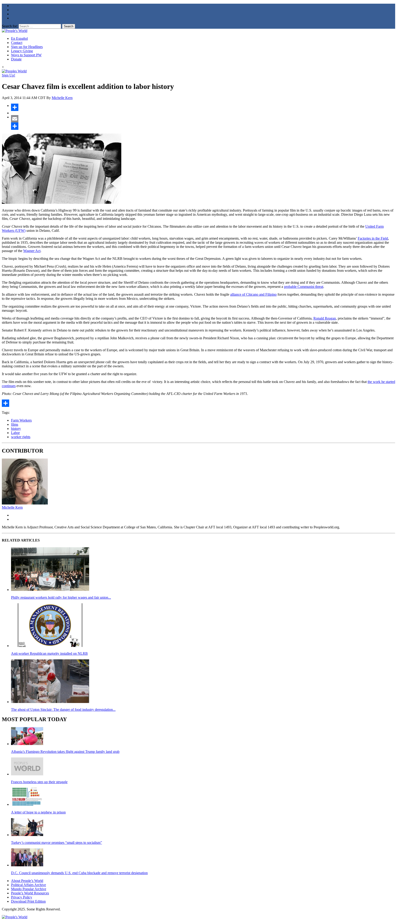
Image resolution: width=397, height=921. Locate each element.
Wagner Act (31, 251)
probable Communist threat (303, 287)
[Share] (203, 107)
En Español (19, 38)
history (16, 429)
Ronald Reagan (324, 318)
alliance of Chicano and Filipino (253, 294)
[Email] (203, 118)
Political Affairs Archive (28, 885)
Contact (16, 43)
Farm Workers (21, 420)
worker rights (20, 437)
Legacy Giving (22, 51)
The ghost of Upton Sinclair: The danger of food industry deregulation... (63, 709)
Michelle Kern (62, 98)
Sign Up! (8, 75)
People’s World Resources (30, 893)
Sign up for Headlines (27, 47)
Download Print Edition (28, 901)
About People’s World (27, 881)
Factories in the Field (373, 238)
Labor (15, 433)
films (14, 424)
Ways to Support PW (26, 55)
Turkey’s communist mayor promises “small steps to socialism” (56, 842)
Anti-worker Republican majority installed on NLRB (49, 653)
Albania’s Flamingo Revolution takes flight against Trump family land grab (65, 752)
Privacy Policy (21, 897)
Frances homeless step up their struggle (39, 782)
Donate (16, 59)
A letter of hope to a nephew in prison (38, 812)
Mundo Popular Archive (28, 889)
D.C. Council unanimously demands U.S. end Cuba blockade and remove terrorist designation (79, 873)
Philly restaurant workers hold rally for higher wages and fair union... (61, 597)
